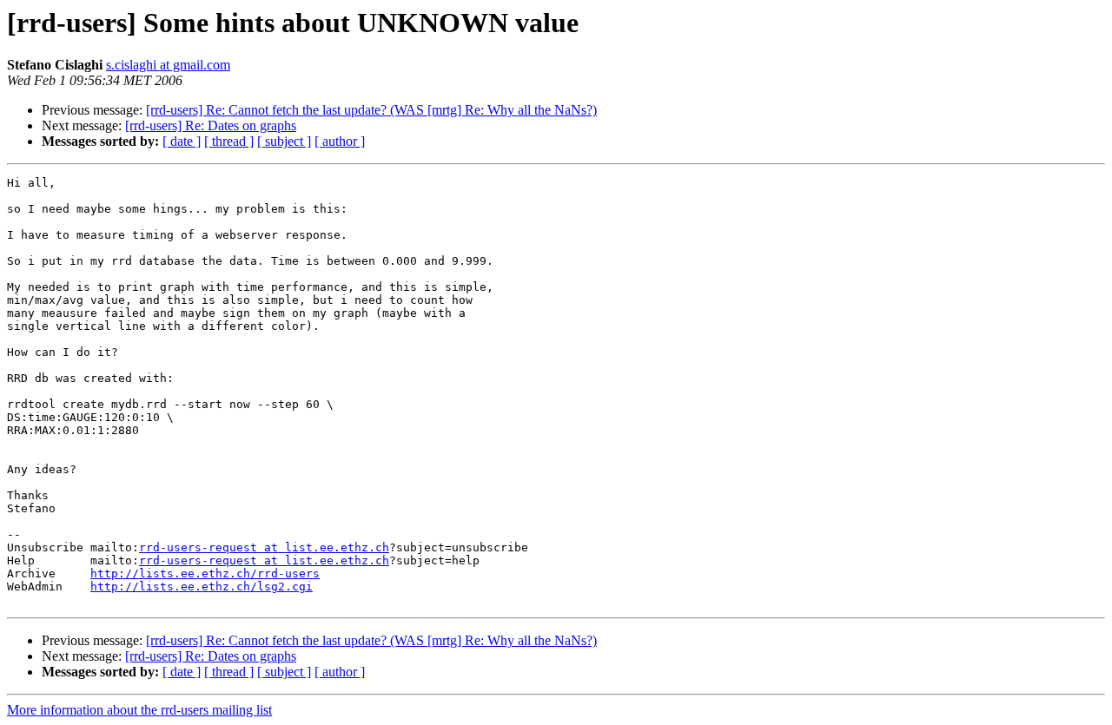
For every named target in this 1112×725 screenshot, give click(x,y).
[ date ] (181, 141)
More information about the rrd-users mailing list (139, 709)
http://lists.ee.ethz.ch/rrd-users (205, 573)
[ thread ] (229, 141)
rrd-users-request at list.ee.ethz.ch (264, 547)
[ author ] (339, 141)
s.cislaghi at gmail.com (168, 64)
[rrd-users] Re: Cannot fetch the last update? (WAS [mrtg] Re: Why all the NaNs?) (371, 109)
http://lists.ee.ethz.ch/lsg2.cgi (201, 586)
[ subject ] (284, 141)
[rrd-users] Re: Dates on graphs (210, 125)
